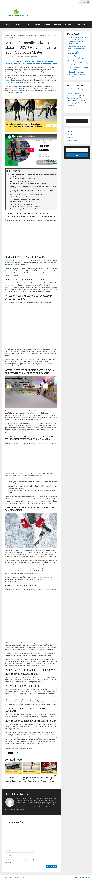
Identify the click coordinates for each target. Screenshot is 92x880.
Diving (17, 2)
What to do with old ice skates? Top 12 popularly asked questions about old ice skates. (48, 780)
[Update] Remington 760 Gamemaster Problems (77, 103)
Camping (4, 2)
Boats (6, 24)
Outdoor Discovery (7, 877)
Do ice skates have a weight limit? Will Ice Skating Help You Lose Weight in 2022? (31, 779)
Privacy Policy (72, 140)
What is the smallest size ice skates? (17, 260)
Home (7, 35)
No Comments (32, 57)
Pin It (16, 753)
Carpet (27, 24)
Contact (70, 137)
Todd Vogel (21, 90)
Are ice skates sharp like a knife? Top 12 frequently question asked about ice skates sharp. (13, 780)
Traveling (81, 24)
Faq (15, 57)
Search (77, 155)
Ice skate (69, 24)
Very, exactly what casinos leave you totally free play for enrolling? (77, 58)
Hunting (12, 2)
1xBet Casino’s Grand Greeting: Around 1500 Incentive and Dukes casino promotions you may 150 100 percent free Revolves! (77, 72)
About (26, 2)
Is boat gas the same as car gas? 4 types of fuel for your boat (77, 91)
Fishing (21, 2)
